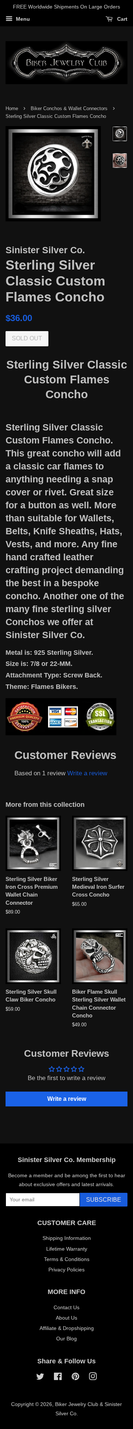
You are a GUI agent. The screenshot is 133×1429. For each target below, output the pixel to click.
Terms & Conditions (66, 1259)
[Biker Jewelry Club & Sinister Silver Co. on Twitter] (40, 1378)
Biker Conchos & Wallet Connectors (69, 108)
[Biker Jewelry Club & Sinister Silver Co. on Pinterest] (75, 1378)
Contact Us (66, 1307)
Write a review (87, 773)
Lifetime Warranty (66, 1249)
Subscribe (103, 1200)
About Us (66, 1318)
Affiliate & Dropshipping (67, 1328)
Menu (22, 19)
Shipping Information (66, 1238)
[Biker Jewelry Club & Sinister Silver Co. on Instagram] (93, 1378)
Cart (121, 19)
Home (12, 108)
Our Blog (66, 1338)
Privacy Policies (66, 1270)
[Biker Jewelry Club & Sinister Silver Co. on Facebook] (58, 1378)
